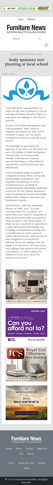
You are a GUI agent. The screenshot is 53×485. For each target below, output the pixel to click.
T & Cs (11, 463)
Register (31, 19)
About (31, 453)
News (12, 74)
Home (4, 74)
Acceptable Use (26, 463)
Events (29, 448)
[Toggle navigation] (46, 44)
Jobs (21, 453)
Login (20, 19)
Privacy (41, 463)
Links (26, 468)
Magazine (42, 448)
